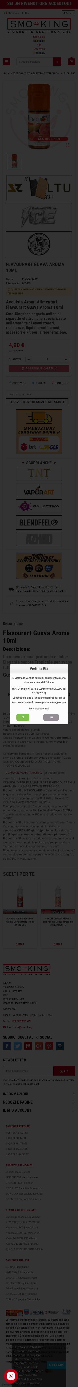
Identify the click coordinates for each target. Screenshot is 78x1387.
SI (23, 717)
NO (51, 717)
